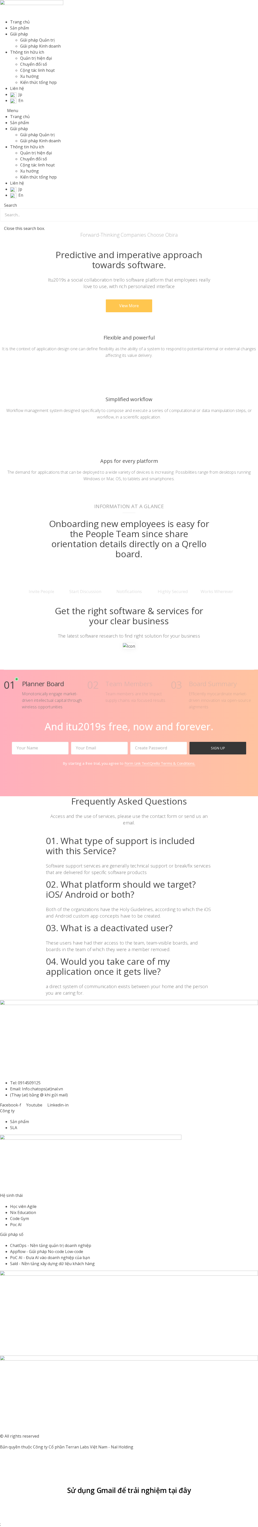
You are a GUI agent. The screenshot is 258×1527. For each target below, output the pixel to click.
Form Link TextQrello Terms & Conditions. (159, 763)
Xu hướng (29, 76)
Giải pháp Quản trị (37, 40)
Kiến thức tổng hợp (38, 82)
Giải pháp (19, 34)
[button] (129, 111)
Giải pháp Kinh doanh (40, 46)
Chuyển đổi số (33, 64)
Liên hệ (17, 88)
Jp (20, 94)
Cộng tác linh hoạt (37, 70)
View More (129, 305)
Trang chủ (20, 22)
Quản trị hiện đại (36, 58)
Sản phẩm (19, 28)
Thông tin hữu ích (27, 52)
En (20, 100)
